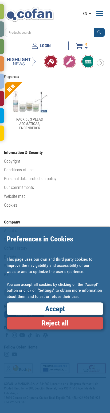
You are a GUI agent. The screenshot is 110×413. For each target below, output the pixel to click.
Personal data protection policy (30, 178)
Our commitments (19, 187)
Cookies (10, 205)
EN (85, 13)
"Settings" (46, 290)
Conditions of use (18, 169)
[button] (99, 32)
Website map (15, 196)
